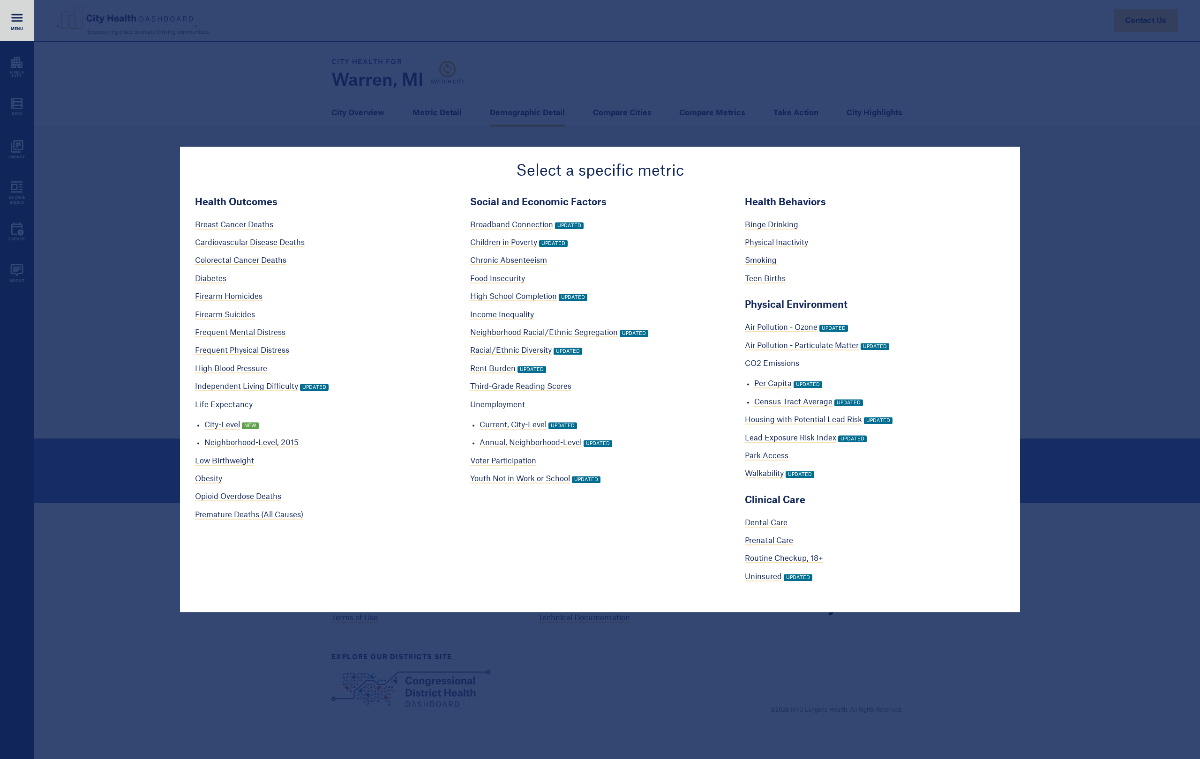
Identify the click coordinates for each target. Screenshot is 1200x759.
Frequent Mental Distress (240, 332)
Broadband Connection (511, 225)
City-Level (222, 425)
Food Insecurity (497, 279)
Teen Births (765, 279)
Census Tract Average (793, 402)
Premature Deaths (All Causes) (249, 515)
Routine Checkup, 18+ (784, 559)
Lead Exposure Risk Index (790, 438)
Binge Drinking (771, 225)
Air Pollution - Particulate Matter (802, 346)
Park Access (766, 456)
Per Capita (773, 384)
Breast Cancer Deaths (234, 225)
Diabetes (210, 279)
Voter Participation (503, 461)
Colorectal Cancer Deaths (240, 261)
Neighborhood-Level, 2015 (251, 443)
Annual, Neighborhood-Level (531, 443)
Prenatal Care (769, 540)
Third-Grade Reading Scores (520, 386)
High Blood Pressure (231, 368)
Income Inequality (502, 315)
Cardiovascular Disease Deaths (250, 242)
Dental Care (766, 523)
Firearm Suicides (225, 315)
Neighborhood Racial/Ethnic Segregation (544, 332)
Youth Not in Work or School (520, 479)
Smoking (761, 261)
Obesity (208, 479)
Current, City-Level (513, 425)
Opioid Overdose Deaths (238, 497)
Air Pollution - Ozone (781, 328)
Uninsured (763, 576)
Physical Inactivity (776, 242)
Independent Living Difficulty (246, 386)
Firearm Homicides (228, 297)
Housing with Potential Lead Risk (803, 420)
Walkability (764, 474)
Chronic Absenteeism (508, 261)
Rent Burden (493, 368)
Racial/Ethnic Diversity (511, 351)
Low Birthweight (224, 461)
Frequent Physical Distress (242, 351)
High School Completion (513, 297)
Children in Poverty (503, 242)
